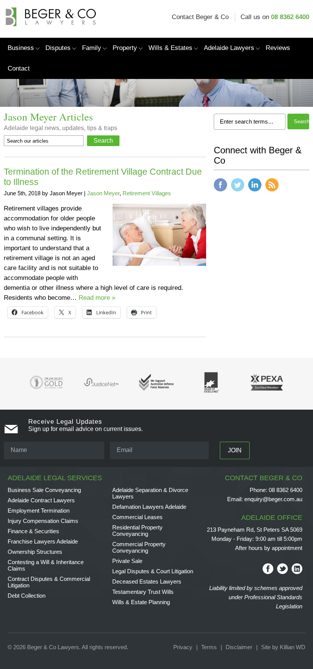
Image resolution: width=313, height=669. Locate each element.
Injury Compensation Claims (43, 521)
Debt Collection (26, 595)
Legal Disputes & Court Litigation (152, 571)
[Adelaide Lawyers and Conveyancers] (50, 12)
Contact (19, 68)
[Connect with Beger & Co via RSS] (272, 193)
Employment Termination (38, 510)
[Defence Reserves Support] (157, 393)
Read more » (97, 297)
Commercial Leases (137, 517)
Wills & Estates (170, 47)
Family (91, 47)
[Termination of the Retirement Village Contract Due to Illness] (159, 263)
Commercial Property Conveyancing (139, 547)
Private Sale (127, 561)
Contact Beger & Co (200, 17)
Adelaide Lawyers (229, 47)
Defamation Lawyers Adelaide (149, 506)
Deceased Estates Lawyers (146, 581)
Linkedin (297, 568)
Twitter (282, 568)
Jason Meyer (103, 193)
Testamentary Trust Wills (143, 592)
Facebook (268, 568)
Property (125, 47)
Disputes (58, 47)
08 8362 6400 (290, 17)
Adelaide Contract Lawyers (41, 500)
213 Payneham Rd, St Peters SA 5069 (254, 529)
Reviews (278, 47)
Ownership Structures (35, 551)
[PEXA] (267, 393)
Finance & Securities (33, 531)
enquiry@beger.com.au (264, 499)
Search (302, 121)
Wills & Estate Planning (141, 602)
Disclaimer (239, 647)
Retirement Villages (147, 193)
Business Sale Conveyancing (44, 490)
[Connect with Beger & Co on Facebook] (220, 193)
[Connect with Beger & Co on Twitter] (237, 193)
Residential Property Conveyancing (137, 530)
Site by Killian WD (283, 647)
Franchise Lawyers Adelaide (43, 541)
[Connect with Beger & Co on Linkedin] (254, 193)
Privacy (182, 647)
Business (21, 47)
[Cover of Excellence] (212, 393)
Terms (209, 647)
